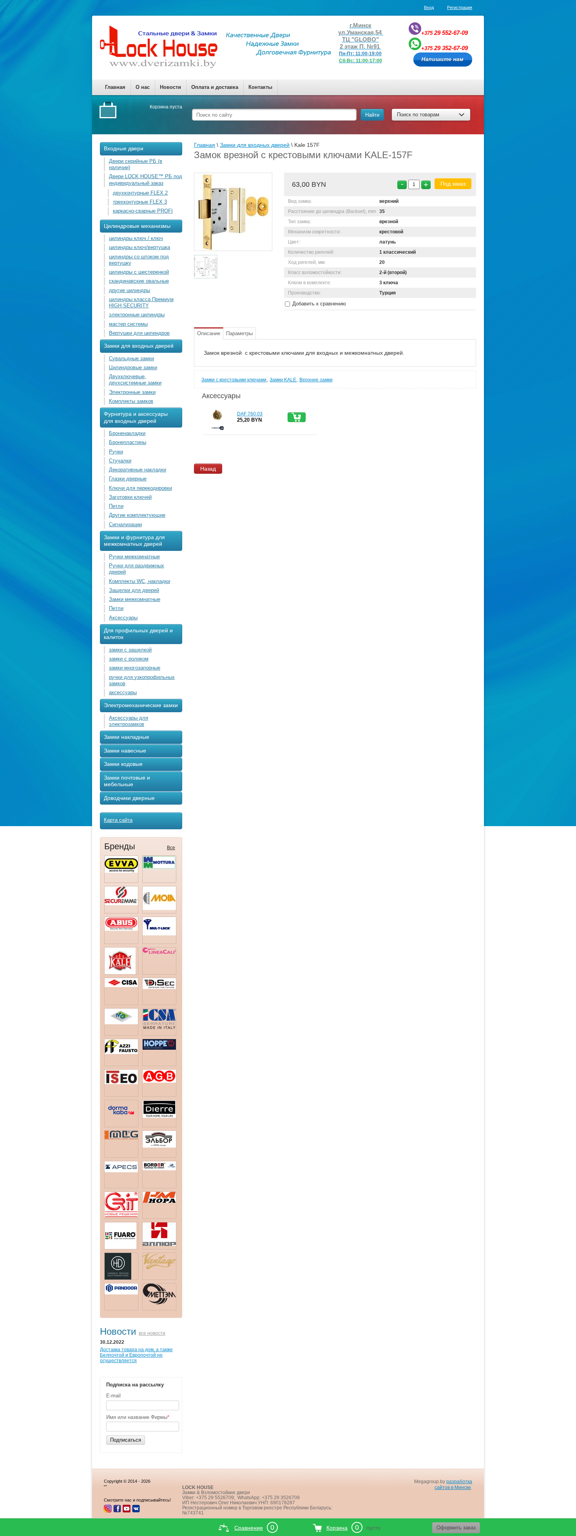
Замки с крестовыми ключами (233, 380)
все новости (152, 1333)
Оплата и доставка (214, 87)
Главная (115, 87)
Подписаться (125, 1440)
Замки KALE (283, 380)
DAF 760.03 (250, 414)
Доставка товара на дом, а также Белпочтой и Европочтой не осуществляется (136, 1355)
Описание (208, 333)
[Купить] (297, 417)
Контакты (260, 87)
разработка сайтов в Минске (453, 1484)
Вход (429, 7)
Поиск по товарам (418, 114)
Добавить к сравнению (318, 304)
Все (171, 847)
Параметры (239, 333)
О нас (143, 87)
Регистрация (459, 7)
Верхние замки (316, 380)
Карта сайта (118, 820)
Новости (170, 87)
